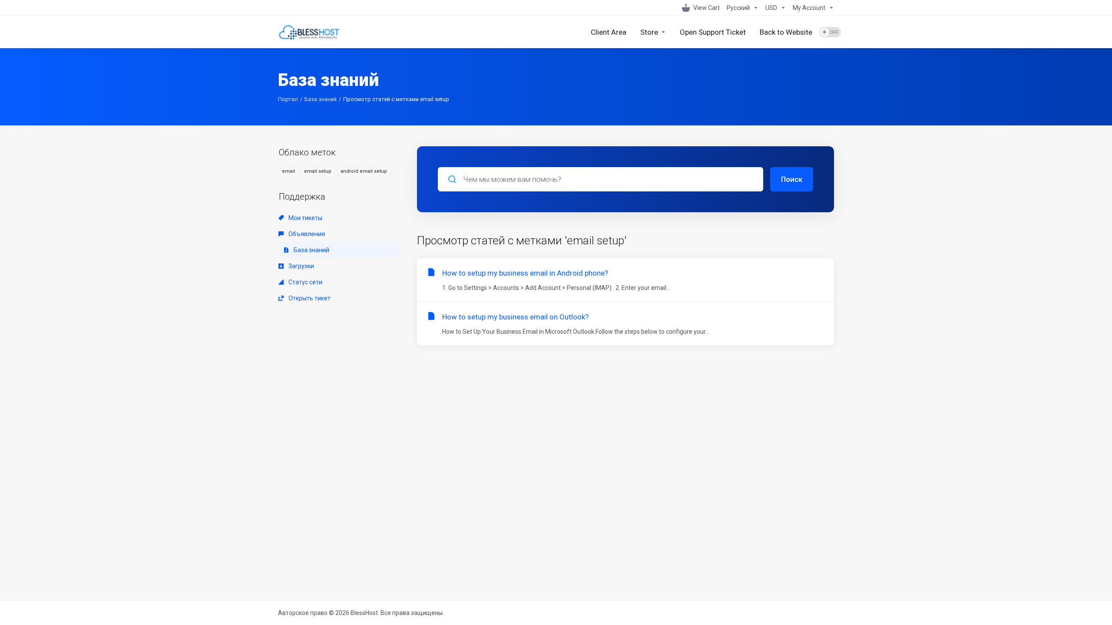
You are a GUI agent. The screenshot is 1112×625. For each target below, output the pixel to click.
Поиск (791, 179)
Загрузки (300, 266)
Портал (288, 99)
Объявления (306, 233)
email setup (317, 171)
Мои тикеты (304, 217)
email (288, 171)
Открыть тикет (309, 298)
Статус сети (304, 282)
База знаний (320, 99)
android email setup (364, 171)
